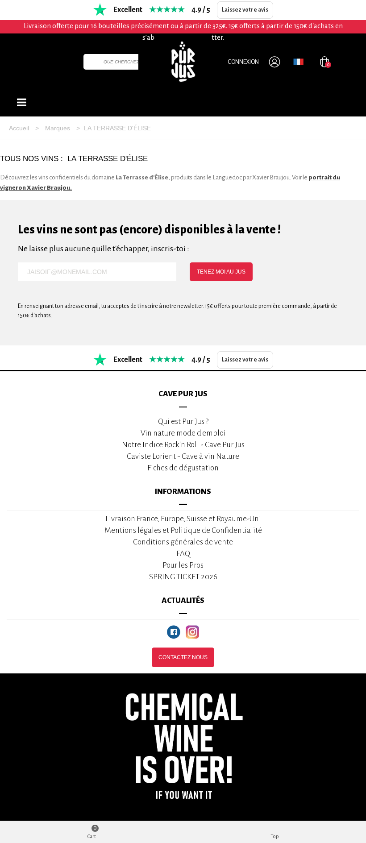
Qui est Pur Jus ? (183, 421)
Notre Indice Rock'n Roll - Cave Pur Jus (183, 444)
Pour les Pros (183, 565)
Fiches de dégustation (183, 468)
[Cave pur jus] (183, 61)
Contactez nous (183, 657)
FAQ (183, 553)
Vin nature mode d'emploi (183, 433)
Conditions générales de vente (183, 542)
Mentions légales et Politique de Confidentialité (183, 530)
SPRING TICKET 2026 (183, 577)
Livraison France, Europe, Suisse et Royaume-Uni (183, 519)
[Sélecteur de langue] (298, 61)
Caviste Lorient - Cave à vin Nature (183, 456)
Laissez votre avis (245, 10)
